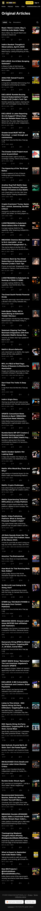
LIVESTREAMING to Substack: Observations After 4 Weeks (14, 224)
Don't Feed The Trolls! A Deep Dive (14, 384)
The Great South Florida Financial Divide (15, 296)
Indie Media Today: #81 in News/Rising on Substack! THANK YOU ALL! (13, 313)
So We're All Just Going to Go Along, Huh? (14, 586)
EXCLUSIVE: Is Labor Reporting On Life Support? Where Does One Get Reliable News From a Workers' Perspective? (14, 116)
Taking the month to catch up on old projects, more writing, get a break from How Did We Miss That (15, 858)
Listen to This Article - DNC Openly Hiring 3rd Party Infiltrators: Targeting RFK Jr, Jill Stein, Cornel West (15, 705)
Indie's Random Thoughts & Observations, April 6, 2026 (13, 46)
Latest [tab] (5, 22)
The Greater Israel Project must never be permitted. (15, 153)
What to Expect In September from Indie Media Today (14, 853)
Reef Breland (20, 375)
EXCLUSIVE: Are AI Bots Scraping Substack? (15, 62)
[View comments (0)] (12, 39)
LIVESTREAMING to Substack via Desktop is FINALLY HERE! (15, 279)
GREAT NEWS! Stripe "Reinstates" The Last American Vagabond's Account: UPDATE (16, 663)
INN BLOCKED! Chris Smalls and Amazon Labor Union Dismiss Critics (15, 764)
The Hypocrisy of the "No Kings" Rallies (15, 169)
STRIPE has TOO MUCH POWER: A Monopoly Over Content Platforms (16, 604)
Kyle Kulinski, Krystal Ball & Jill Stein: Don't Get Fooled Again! (14, 746)
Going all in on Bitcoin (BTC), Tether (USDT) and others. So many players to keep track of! (15, 212)
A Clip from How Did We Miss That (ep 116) (15, 610)
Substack (11, 907)
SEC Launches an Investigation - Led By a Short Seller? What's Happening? (16, 784)
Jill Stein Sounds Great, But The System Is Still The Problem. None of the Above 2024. (16, 537)
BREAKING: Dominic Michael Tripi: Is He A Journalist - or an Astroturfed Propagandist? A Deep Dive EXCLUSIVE (16, 242)
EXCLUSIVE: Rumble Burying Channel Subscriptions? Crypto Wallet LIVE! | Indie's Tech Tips (15, 97)
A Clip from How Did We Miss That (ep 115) (15, 650)
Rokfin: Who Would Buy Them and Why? (16, 469)
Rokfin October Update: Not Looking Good (13, 453)
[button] (3, 6)
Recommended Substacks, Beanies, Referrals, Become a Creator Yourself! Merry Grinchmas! (14, 797)
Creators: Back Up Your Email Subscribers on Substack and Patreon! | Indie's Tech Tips (14, 261)
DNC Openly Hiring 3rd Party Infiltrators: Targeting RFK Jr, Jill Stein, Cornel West (15, 726)
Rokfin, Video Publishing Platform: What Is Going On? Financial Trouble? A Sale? (13, 518)
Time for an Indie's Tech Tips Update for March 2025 (15, 339)
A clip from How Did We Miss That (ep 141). (15, 389)
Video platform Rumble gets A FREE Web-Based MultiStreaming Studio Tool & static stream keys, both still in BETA (16, 822)
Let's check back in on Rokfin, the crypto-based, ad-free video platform (15, 353)
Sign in (37, 3)
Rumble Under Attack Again (13, 781)
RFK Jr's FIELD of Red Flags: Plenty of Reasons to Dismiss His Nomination (15, 366)
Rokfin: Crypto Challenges (13, 485)
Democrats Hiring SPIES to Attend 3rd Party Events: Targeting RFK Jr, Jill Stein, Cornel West (16, 644)
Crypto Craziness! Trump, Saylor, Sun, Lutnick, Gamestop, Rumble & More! (15, 206)
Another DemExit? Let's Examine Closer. (15, 750)
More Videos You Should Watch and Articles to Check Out (14, 34)
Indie (7, 37)
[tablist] (12, 22)
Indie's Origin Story (10, 399)
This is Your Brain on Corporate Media (15, 559)
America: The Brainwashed (13, 556)
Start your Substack (15, 902)
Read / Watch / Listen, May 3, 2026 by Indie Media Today (14, 29)
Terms (36, 895)
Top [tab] (10, 22)
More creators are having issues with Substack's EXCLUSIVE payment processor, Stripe (14, 690)
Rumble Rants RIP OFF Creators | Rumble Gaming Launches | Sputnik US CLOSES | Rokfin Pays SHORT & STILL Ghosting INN (15, 435)
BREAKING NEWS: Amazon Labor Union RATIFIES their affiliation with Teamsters (15, 623)
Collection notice (20, 897)
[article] (20, 34)
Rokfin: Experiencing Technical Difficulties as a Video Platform (15, 500)
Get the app (30, 902)
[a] (35, 135)
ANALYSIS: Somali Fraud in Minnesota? (13, 79)
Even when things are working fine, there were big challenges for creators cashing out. (16, 489)
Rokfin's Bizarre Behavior (12, 349)
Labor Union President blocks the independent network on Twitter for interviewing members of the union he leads (15, 770)
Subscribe (29, 3)
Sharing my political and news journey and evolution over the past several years (16, 403)
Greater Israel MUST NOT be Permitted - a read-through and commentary (15, 135)
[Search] (37, 22)
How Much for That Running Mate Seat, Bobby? (16, 570)
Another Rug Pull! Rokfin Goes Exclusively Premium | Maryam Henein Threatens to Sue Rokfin (15, 187)
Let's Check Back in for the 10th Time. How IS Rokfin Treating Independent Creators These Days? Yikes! (14, 193)
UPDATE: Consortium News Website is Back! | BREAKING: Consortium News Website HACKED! (14, 416)
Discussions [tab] (17, 22)
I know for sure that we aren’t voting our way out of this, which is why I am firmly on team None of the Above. (15, 543)
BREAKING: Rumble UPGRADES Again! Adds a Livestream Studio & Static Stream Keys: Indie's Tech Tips (15, 816)
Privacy (30, 895)
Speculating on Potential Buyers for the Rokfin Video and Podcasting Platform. (15, 474)
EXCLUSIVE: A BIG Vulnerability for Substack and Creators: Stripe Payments (16, 684)
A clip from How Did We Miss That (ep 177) (15, 141)
